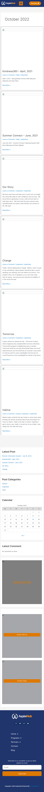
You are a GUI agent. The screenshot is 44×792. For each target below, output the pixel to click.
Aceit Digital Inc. (34, 786)
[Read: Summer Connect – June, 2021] (22, 112)
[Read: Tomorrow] (22, 311)
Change (6, 260)
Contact (14, 746)
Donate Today (22, 681)
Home (13, 734)
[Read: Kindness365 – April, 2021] (22, 48)
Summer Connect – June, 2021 (20, 135)
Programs (15, 738)
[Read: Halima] (22, 387)
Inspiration (19, 191)
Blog (13, 750)
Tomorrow (8, 334)
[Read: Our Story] (22, 170)
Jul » (22, 535)
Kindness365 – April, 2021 (17, 71)
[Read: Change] (22, 237)
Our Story (8, 187)
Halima (6, 409)
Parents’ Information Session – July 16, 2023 (17, 456)
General (18, 414)
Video (18, 75)
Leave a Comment (8, 75)
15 (33, 519)
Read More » (6, 85)
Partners (14, 742)
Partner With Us (22, 634)
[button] (21, 3)
